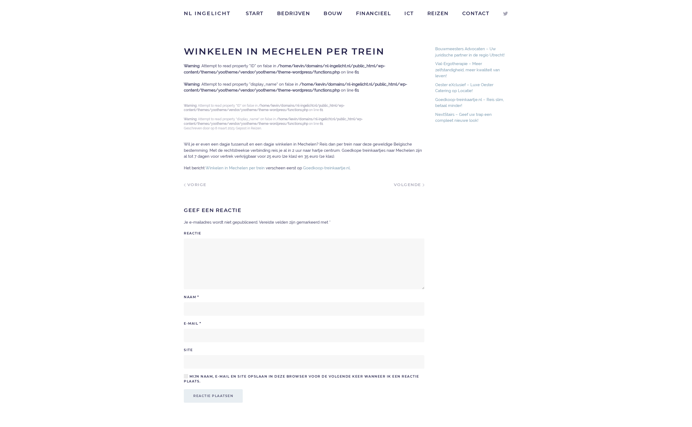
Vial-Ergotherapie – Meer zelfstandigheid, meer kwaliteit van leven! (467, 69)
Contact (476, 13)
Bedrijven (293, 13)
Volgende (408, 184)
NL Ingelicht (207, 13)
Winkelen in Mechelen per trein (235, 168)
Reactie (192, 233)
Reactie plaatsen (213, 396)
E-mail (192, 323)
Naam (191, 297)
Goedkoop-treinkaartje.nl (326, 168)
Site (188, 350)
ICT (409, 13)
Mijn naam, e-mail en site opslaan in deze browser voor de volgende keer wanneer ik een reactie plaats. (301, 378)
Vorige (196, 184)
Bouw (333, 13)
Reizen (438, 13)
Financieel (373, 13)
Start (255, 13)
